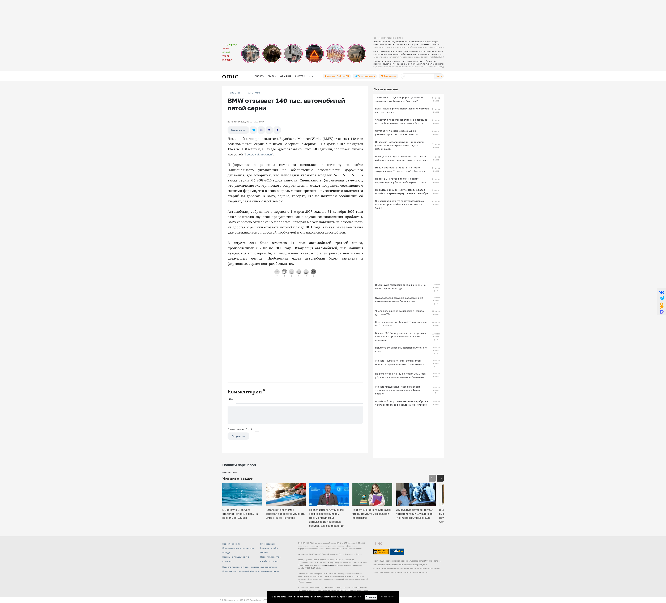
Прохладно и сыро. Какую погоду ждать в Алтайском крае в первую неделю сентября (401, 191)
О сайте (264, 552)
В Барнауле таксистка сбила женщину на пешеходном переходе (400, 286)
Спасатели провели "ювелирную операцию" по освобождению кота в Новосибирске (401, 121)
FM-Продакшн (267, 543)
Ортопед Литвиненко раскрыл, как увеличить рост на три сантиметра (396, 132)
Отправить (238, 436)
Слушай (285, 76)
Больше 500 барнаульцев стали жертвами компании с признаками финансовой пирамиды (400, 336)
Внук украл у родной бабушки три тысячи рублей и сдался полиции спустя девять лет (401, 158)
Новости (258, 76)
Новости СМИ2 (229, 472)
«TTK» (266, 600)
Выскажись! (238, 130)
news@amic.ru (330, 565)
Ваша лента (390, 76)
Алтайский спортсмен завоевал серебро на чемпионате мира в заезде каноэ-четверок (401, 403)
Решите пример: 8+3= (241, 429)
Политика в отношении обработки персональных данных (251, 571)
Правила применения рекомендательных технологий (249, 567)
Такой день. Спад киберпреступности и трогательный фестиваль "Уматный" (399, 99)
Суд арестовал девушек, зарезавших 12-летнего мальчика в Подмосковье (399, 299)
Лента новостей (385, 89)
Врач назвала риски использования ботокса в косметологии (402, 110)
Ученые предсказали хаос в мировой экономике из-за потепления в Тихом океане (397, 390)
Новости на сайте (231, 543)
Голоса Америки (258, 154)
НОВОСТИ (234, 93)
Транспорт (253, 93)
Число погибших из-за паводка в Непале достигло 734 (399, 312)
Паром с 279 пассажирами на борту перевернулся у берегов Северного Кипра (400, 180)
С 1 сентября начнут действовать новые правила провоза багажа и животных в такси (399, 204)
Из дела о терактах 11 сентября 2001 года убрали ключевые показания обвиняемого (400, 375)
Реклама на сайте (269, 548)
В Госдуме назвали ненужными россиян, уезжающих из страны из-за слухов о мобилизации (399, 145)
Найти (439, 76)
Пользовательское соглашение (238, 548)
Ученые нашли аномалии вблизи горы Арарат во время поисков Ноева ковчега (399, 362)
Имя (231, 399)
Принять (371, 597)
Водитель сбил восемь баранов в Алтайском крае (401, 349)
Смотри (300, 76)
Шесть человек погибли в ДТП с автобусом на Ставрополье (401, 323)
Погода (226, 552)
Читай (272, 76)
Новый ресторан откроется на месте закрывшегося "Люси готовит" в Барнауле (400, 169)
